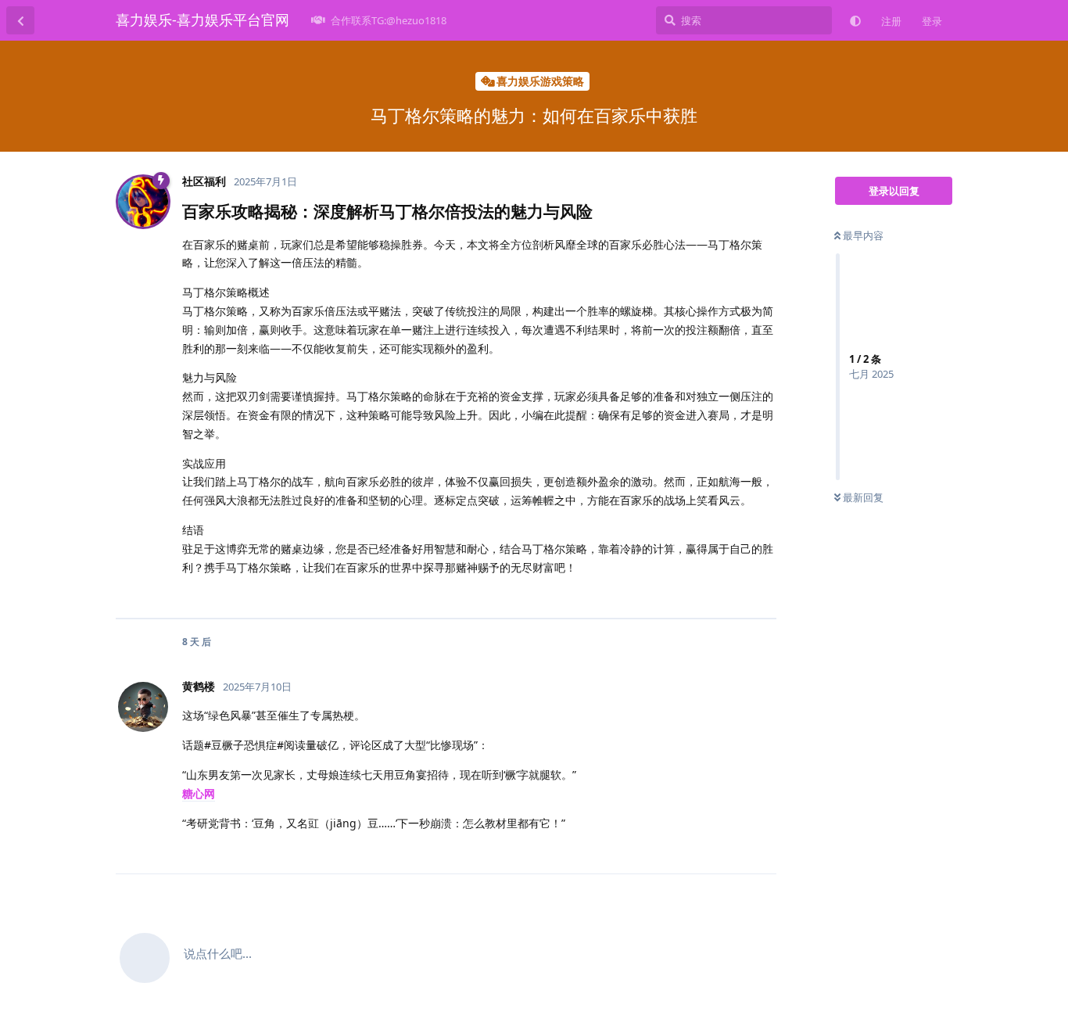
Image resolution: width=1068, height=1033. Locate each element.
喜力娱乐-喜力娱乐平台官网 (202, 19)
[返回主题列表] (20, 20)
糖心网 (198, 793)
